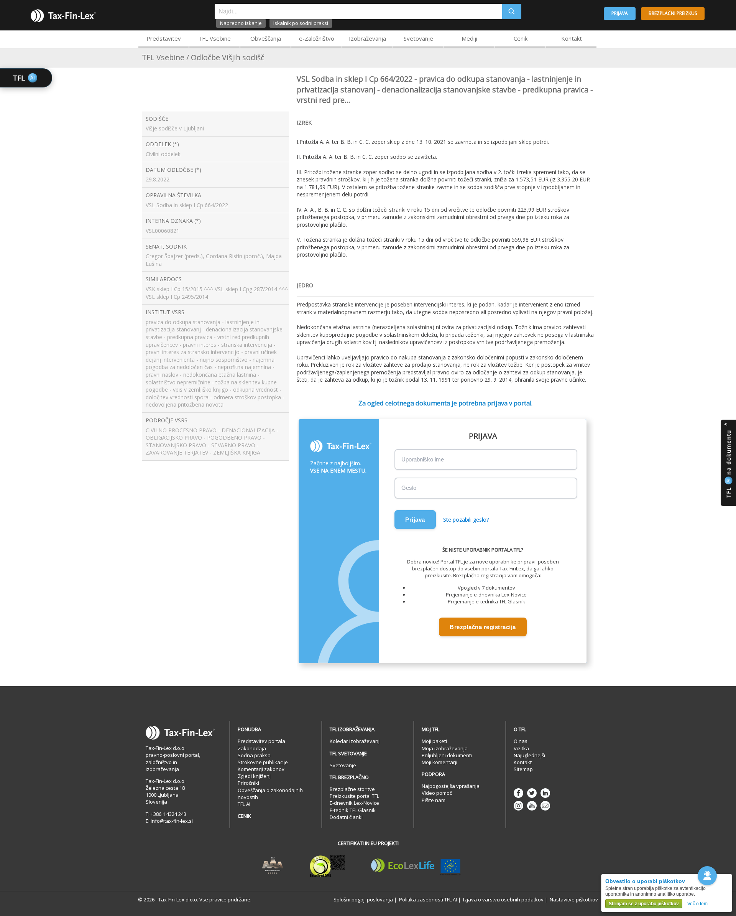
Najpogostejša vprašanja (451, 786)
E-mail (545, 806)
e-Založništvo (316, 38)
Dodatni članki (346, 817)
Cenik (520, 38)
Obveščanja (265, 38)
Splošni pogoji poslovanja (363, 899)
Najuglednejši (529, 755)
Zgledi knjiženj (254, 776)
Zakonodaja (252, 748)
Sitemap (523, 769)
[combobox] (358, 11)
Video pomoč (437, 792)
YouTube (532, 806)
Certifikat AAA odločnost (272, 865)
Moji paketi (434, 741)
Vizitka (521, 748)
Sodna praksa (254, 755)
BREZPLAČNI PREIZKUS (673, 13)
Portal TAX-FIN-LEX (63, 16)
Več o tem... (699, 903)
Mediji (469, 38)
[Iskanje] (511, 11)
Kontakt (571, 38)
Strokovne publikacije (263, 762)
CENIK (244, 815)
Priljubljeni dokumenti (447, 755)
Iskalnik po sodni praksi (300, 23)
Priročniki (248, 782)
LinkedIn (545, 793)
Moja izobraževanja (445, 748)
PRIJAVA (619, 13)
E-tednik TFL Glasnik (353, 810)
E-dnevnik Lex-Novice (354, 802)
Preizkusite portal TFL (354, 795)
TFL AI (244, 804)
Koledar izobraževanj (355, 741)
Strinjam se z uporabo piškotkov (644, 903)
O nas (520, 741)
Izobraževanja (367, 38)
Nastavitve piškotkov (574, 899)
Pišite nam (433, 800)
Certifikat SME (327, 865)
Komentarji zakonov (261, 769)
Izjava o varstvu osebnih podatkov (503, 899)
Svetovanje (418, 38)
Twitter (532, 793)
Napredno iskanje (241, 23)
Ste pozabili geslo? (466, 519)
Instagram (518, 806)
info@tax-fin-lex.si (172, 820)
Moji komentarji (439, 762)
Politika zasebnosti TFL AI (428, 899)
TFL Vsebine (214, 38)
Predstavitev (163, 38)
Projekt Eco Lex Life (416, 865)
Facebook (518, 793)
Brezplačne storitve (352, 789)
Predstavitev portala (261, 741)
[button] (707, 875)
